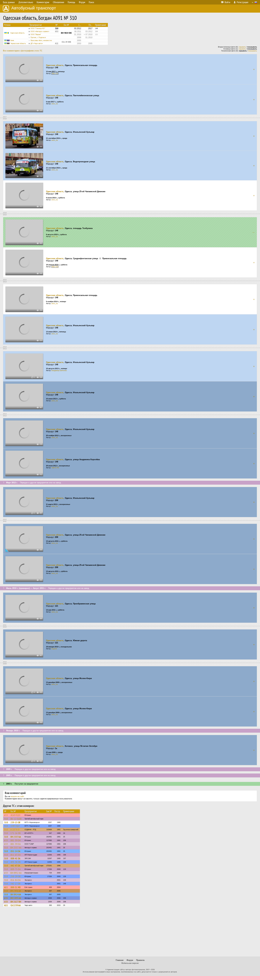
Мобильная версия (130, 963)
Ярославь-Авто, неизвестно (41, 40)
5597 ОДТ (15, 825)
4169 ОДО (15, 815)
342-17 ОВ (16, 883)
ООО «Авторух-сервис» (40, 31)
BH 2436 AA (16, 890)
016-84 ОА (16, 880)
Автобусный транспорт (33, 8)
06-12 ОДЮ (16, 818)
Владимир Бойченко (59, 370)
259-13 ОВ (15, 822)
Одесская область (17, 33)
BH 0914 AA (16, 894)
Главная (120, 960)
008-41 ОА (15, 858)
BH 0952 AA (16, 872)
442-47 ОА (15, 865)
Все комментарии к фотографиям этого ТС (22, 51)
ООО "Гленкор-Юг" (38, 28)
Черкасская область (18, 43)
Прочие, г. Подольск (38, 37)
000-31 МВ (16, 887)
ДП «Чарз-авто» (37, 43)
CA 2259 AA (16, 905)
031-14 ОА (15, 851)
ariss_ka (54, 104)
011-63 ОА (16, 854)
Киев (12, 40)
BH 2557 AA (16, 836)
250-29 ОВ (16, 876)
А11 (6, 887)
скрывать (242, 47)
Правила (140, 960)
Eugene (54, 649)
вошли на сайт (17, 796)
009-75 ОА (16, 869)
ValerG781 (55, 468)
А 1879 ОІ (15, 829)
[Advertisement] (130, 933)
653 (6, 815)
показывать (252, 51)
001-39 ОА (16, 840)
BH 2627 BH (16, 901)
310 (6, 818)
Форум (130, 960)
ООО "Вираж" (36, 34)
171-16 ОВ (16, 833)
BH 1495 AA (16, 898)
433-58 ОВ (16, 861)
